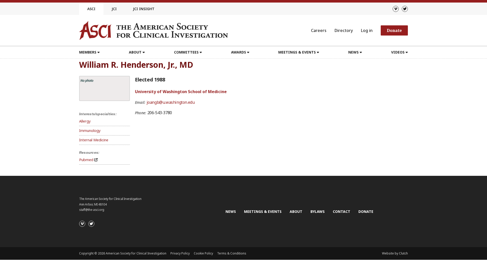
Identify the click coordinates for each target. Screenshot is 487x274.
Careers (318, 30)
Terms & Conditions (231, 253)
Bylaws (317, 211)
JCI (114, 8)
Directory (344, 30)
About (296, 211)
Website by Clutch (395, 253)
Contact (341, 211)
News (230, 211)
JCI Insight (143, 8)
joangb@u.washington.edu (171, 102)
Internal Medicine (93, 140)
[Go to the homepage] (153, 30)
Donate (394, 30)
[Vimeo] (396, 9)
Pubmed (86, 159)
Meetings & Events (263, 211)
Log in (367, 30)
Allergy (85, 121)
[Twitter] (405, 9)
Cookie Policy (203, 253)
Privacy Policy (180, 253)
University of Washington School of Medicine (181, 91)
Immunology (89, 130)
